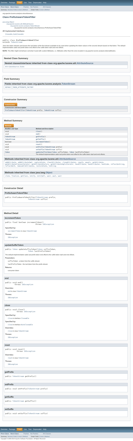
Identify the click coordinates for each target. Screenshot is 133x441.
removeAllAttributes (25, 166)
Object (49, 172)
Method (25, 9)
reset (38, 144)
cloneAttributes (69, 162)
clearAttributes (54, 162)
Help (44, 2)
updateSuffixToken (43, 152)
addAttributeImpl (25, 162)
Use (25, 2)
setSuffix (40, 149)
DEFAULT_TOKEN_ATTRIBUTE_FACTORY (19, 87)
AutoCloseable (18, 34)
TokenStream (16, 42)
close (38, 131)
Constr (20, 9)
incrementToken (42, 142)
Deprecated (37, 2)
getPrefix (40, 137)
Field (14, 9)
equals (88, 162)
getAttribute (97, 162)
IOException (48, 224)
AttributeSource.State (14, 67)
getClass (24, 176)
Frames (26, 7)
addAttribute (10, 162)
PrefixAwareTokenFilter (15, 110)
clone (7, 176)
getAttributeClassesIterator (17, 164)
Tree (30, 2)
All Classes (47, 7)
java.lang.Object (8, 22)
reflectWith (10, 166)
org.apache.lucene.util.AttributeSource (20, 24)
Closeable (8, 34)
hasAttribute (80, 164)
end (37, 134)
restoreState (41, 166)
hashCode (105, 164)
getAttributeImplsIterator (62, 164)
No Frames (34, 7)
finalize (15, 176)
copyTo (80, 162)
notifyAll (41, 176)
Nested (10, 9)
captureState (39, 162)
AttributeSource (85, 63)
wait (49, 176)
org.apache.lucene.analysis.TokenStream (25, 26)
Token (7, 152)
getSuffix (40, 139)
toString (52, 166)
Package (12, 2)
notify (32, 176)
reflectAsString (117, 164)
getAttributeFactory (40, 164)
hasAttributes (94, 164)
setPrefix (40, 147)
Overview (4, 2)
